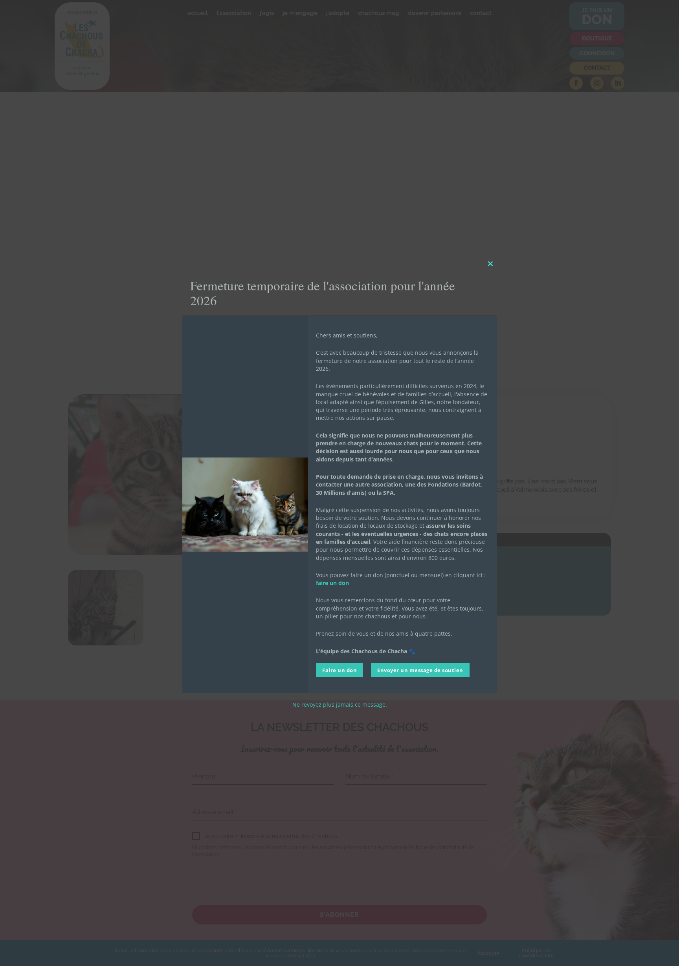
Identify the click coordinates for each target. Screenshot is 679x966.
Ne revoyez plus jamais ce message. (339, 704)
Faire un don (339, 670)
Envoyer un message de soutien (420, 670)
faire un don (332, 583)
